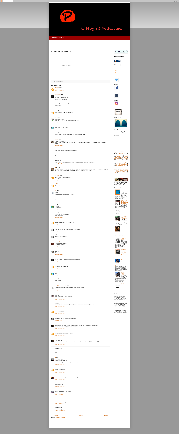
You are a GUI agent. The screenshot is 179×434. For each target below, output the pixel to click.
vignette (116, 152)
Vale (55, 227)
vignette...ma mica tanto (123, 169)
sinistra (126, 170)
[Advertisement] (85, 43)
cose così (117, 170)
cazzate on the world (124, 166)
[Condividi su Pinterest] (62, 81)
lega (120, 157)
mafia (115, 172)
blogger (115, 164)
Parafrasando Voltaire (123, 239)
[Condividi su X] (59, 81)
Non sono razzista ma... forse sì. (123, 273)
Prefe (56, 110)
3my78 (56, 183)
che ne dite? (116, 158)
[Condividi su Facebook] (60, 81)
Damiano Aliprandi (58, 220)
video (127, 158)
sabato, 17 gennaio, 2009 (59, 394)
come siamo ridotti (117, 160)
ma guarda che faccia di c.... (121, 171)
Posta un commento (57, 413)
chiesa (124, 160)
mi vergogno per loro (120, 165)
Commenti (118, 73)
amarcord (122, 170)
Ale (55, 357)
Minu (55, 117)
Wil (55, 190)
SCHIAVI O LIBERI (58, 390)
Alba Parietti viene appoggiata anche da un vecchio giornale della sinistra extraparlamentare (121, 252)
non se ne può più (121, 163)
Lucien (56, 204)
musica (115, 162)
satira (121, 153)
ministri (124, 157)
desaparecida (57, 94)
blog (127, 155)
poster (126, 152)
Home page (81, 415)
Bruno (56, 317)
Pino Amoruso (57, 264)
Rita (55, 167)
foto (122, 155)
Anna (56, 324)
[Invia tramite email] (56, 81)
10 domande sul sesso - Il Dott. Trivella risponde (124, 217)
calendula (56, 376)
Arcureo (56, 139)
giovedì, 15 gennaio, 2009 (59, 90)
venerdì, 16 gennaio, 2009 (60, 299)
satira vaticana (121, 172)
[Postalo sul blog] (58, 81)
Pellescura (57, 87)
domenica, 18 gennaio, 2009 (60, 410)
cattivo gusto (116, 166)
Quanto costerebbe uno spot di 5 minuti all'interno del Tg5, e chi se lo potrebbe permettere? (121, 262)
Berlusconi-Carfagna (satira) (124, 227)
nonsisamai (57, 271)
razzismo (119, 156)
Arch (55, 368)
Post (117, 70)
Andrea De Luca (58, 310)
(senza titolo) (123, 209)
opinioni (116, 155)
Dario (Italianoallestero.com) (60, 285)
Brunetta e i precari (123, 284)
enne (55, 398)
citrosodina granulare (123, 164)
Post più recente (55, 415)
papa (125, 159)
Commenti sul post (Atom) (60, 417)
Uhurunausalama (58, 241)
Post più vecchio (107, 415)
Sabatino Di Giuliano (59, 293)
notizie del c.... (119, 159)
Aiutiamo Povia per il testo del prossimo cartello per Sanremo (124, 202)
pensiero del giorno (124, 162)
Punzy (56, 125)
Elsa (55, 249)
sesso (122, 158)
